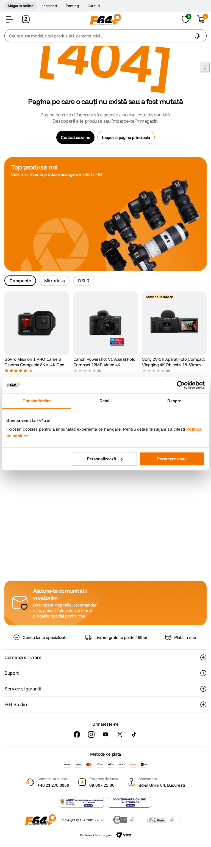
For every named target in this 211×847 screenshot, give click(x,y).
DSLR (83, 280)
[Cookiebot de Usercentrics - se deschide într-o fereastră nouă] (181, 385)
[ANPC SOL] (129, 802)
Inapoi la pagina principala (126, 137)
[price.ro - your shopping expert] (137, 820)
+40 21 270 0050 (53, 785)
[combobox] (105, 35)
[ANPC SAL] (82, 802)
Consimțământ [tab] (37, 400)
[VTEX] (123, 835)
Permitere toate (172, 459)
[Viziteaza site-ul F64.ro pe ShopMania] (157, 820)
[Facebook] (77, 734)
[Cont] (25, 19)
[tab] (20, 280)
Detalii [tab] (105, 400)
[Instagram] (91, 734)
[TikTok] (134, 734)
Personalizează (101, 459)
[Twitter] (119, 734)
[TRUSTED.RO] (120, 820)
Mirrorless (54, 280)
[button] (9, 19)
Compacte (20, 280)
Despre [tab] (174, 400)
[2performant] (178, 820)
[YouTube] (105, 734)
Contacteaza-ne (75, 137)
